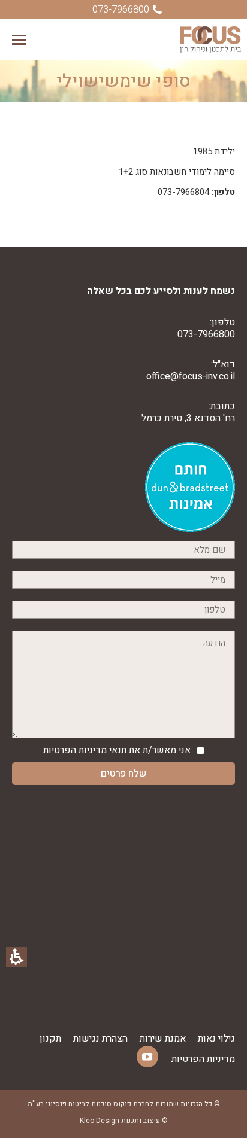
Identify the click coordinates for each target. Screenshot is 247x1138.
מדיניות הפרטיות (75, 750)
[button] (19, 39)
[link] (190, 529)
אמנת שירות (163, 1038)
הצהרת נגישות (100, 1038)
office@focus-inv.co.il (190, 376)
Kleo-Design (99, 1120)
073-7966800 (206, 334)
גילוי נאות (216, 1038)
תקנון (50, 1038)
